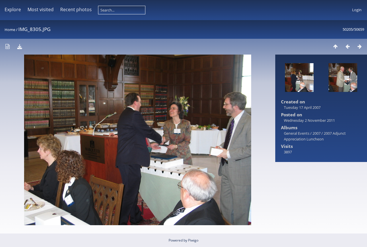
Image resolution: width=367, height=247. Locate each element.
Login (357, 9)
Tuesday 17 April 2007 (302, 107)
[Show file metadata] (7, 46)
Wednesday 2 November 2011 (309, 120)
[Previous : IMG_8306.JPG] (347, 46)
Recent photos (76, 9)
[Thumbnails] (335, 46)
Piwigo (193, 240)
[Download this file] (19, 46)
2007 (317, 133)
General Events (296, 133)
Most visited (41, 9)
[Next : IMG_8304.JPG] (360, 46)
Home (10, 29)
